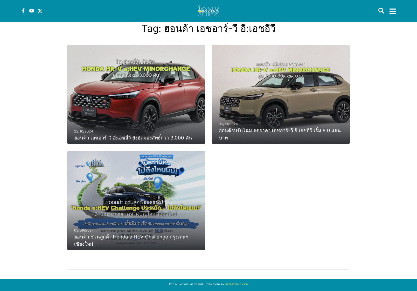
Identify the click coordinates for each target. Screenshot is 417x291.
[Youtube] (31, 10)
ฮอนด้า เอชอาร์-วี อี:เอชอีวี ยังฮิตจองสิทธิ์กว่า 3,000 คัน (133, 138)
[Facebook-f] (23, 10)
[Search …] (381, 11)
